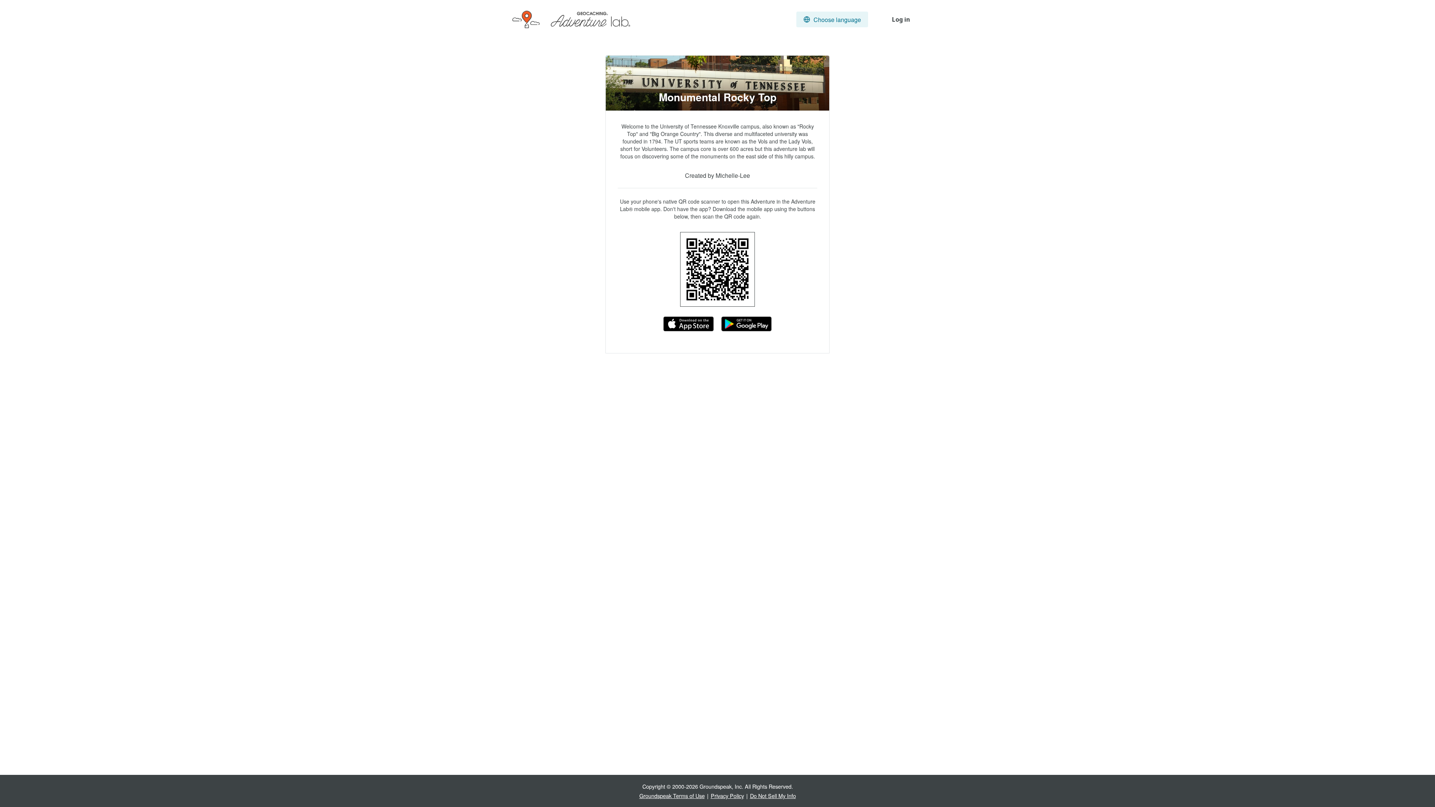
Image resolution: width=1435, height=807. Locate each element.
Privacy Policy (727, 796)
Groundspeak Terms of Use (672, 796)
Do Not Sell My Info (773, 796)
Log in (901, 19)
